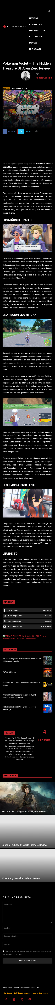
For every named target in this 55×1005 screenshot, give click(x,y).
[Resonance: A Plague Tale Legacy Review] (27, 798)
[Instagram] (14, 999)
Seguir (48, 616)
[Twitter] (22, 999)
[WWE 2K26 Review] (47, 672)
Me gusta (47, 610)
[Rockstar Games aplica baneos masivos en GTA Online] (47, 684)
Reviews (6, 88)
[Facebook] (6, 999)
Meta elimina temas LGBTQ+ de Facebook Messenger (19, 708)
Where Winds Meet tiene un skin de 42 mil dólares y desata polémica (19, 696)
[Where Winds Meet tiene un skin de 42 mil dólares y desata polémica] (47, 696)
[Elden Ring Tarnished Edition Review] (27, 865)
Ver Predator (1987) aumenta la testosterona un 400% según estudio (22, 660)
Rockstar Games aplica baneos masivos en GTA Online (21, 684)
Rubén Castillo (44, 77)
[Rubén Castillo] (28, 76)
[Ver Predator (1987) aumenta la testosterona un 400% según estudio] (47, 660)
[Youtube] (30, 999)
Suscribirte (46, 626)
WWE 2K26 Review (10, 672)
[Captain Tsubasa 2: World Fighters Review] (27, 831)
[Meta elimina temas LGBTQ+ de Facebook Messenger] (47, 708)
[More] (36, 131)
